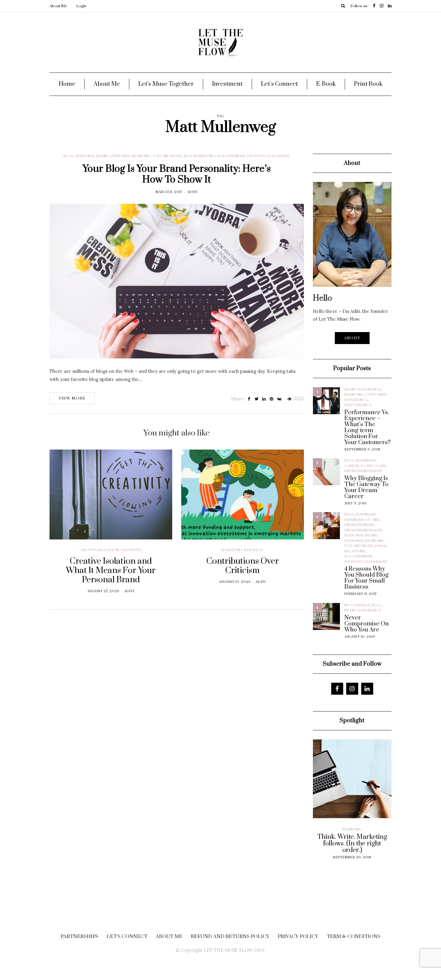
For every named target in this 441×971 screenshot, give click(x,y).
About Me (58, 6)
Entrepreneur (359, 525)
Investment (227, 84)
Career (351, 466)
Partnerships (79, 937)
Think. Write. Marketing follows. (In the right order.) (320, 844)
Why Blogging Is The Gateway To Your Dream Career (366, 488)
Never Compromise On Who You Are (366, 624)
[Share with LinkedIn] (264, 399)
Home (67, 84)
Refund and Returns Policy (230, 937)
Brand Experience (363, 390)
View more (72, 398)
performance (358, 405)
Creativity (131, 550)
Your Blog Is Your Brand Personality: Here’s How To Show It (176, 174)
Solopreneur (231, 156)
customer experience (384, 835)
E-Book (326, 84)
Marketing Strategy (242, 550)
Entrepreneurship (363, 471)
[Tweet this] (256, 399)
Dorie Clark (373, 466)
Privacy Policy (298, 937)
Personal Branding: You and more (146, 156)
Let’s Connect (279, 84)
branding (354, 395)
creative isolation (99, 550)
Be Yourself (357, 605)
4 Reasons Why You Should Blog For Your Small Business (366, 578)
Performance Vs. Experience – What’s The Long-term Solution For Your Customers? (367, 428)
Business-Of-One (362, 520)
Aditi (192, 192)
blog (69, 156)
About (352, 338)
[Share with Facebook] (249, 399)
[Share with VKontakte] (279, 399)
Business (366, 461)
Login (81, 6)
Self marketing (199, 156)
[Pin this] (271, 399)
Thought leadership (268, 156)
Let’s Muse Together (166, 84)
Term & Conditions (353, 937)
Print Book (368, 84)
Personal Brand (92, 156)
